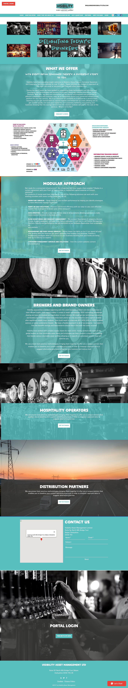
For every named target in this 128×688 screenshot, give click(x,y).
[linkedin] (116, 15)
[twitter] (118, 15)
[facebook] (121, 15)
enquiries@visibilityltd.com (96, 5)
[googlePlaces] (113, 15)
